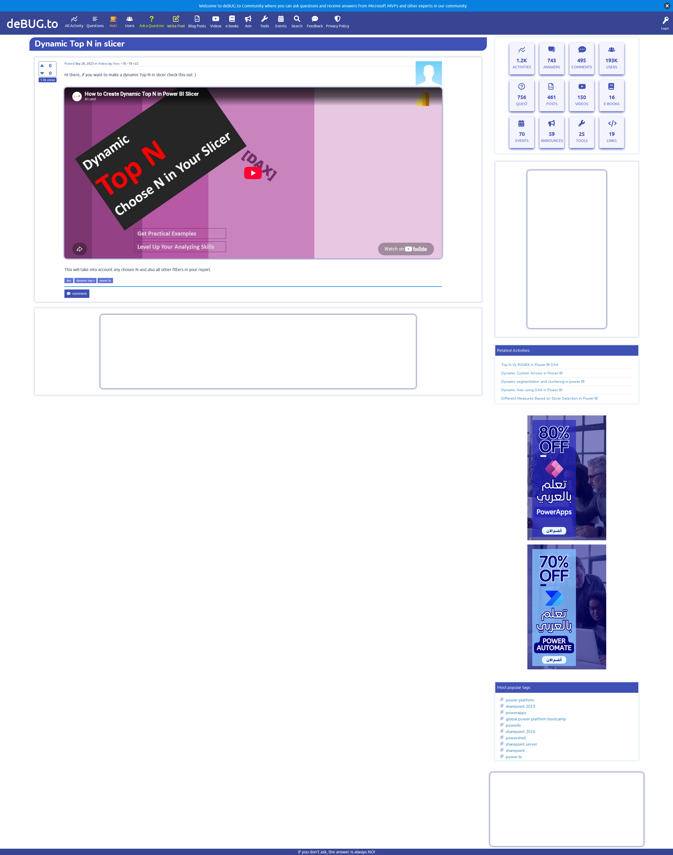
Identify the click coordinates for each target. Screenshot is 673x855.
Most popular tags (514, 687)
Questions (95, 26)
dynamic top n (85, 280)
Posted (69, 63)
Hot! (113, 26)
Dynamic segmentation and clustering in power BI (542, 381)
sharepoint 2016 (520, 731)
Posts (551, 104)
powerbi (513, 725)
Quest (522, 104)
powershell (516, 738)
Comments (582, 67)
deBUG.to (32, 23)
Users (129, 26)
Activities (522, 67)
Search (297, 26)
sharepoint (515, 750)
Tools (264, 26)
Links (611, 141)
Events (281, 26)
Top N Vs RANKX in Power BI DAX (529, 364)
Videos (215, 26)
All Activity (74, 26)
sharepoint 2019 (520, 706)
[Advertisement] (258, 351)
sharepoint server (521, 744)
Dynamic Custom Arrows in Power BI (532, 373)
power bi (105, 280)
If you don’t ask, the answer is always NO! (336, 851)
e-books (232, 26)
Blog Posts (197, 26)
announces (552, 141)
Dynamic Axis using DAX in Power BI (531, 390)
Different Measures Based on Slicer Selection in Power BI (549, 398)
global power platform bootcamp (536, 719)
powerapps (516, 712)
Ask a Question (151, 26)
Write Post (176, 26)
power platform (520, 700)
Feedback (315, 26)
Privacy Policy (337, 26)
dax (69, 280)
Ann (248, 26)
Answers (551, 67)
